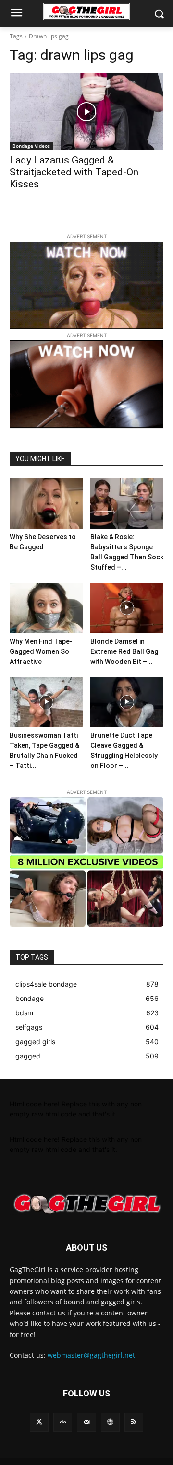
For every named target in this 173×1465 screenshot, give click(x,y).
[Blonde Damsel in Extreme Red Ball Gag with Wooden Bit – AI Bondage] (127, 608)
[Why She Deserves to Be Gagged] (46, 503)
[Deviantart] (62, 1422)
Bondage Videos (31, 145)
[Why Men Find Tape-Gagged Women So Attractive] (46, 608)
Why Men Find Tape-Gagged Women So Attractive (41, 651)
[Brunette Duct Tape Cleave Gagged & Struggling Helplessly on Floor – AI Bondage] (127, 702)
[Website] (110, 1422)
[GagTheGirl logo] (86, 1204)
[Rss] (133, 1422)
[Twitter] (39, 1422)
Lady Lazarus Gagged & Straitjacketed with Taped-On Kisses (74, 172)
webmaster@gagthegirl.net (91, 1355)
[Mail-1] (86, 1422)
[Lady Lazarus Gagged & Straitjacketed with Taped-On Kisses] (86, 111)
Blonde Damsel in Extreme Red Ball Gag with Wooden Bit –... (124, 651)
